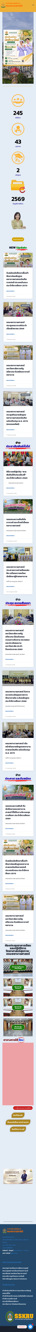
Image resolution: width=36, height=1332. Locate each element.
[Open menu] (33, 4)
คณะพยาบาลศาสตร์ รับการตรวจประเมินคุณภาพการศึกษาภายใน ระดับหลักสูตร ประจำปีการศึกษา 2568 (17, 696)
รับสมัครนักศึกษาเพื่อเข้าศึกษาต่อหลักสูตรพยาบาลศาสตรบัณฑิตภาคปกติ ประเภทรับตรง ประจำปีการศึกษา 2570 (17, 279)
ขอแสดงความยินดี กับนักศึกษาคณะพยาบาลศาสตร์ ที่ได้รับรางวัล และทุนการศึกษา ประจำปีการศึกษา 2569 (17, 812)
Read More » (10, 291)
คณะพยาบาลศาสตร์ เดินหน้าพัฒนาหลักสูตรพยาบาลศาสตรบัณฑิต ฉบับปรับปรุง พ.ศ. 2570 (18, 748)
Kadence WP (24, 1329)
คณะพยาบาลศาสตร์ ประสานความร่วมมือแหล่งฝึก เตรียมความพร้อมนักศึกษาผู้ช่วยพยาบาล (17, 571)
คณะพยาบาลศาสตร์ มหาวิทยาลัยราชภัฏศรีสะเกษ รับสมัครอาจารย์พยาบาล (18, 370)
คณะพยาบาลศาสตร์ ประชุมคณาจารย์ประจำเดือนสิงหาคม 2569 (16, 325)
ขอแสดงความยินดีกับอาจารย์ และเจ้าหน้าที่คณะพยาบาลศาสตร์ (17, 522)
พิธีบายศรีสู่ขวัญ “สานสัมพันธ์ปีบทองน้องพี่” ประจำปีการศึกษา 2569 (16, 474)
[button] (5, 48)
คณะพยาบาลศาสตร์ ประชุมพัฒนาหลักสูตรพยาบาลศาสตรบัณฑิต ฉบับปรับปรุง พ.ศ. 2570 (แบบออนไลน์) (17, 418)
